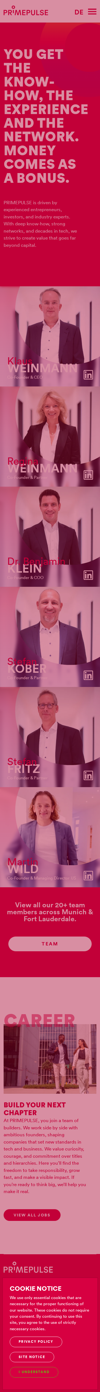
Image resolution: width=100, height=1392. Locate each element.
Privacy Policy (36, 1342)
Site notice (32, 1357)
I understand (34, 1372)
